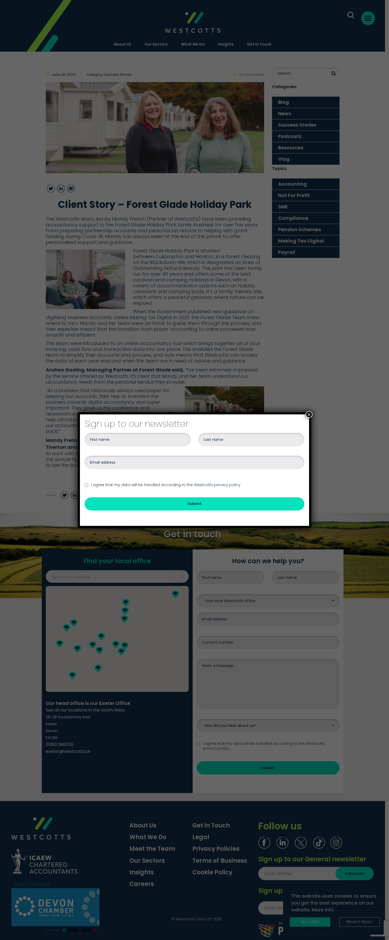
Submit (195, 503)
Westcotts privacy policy (217, 484)
